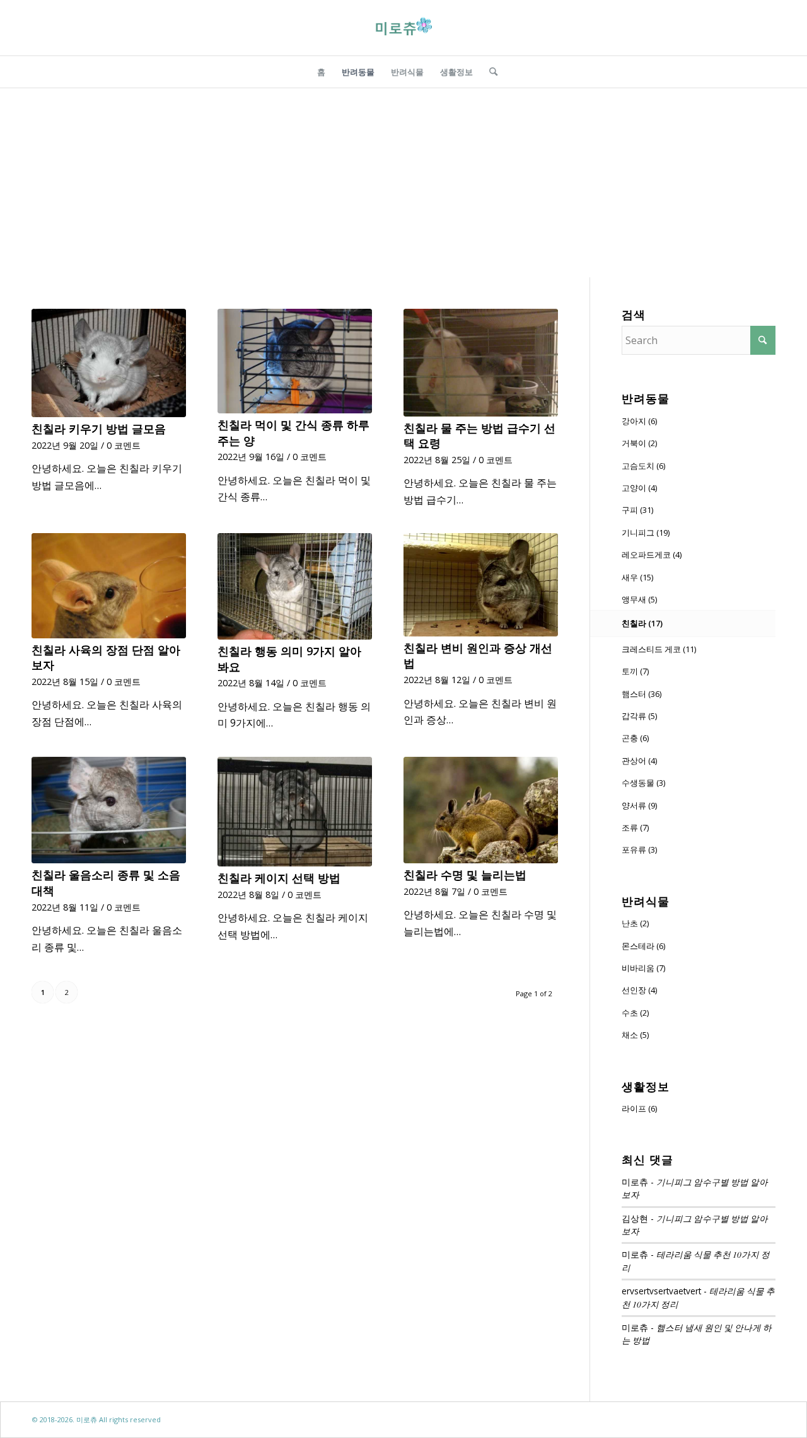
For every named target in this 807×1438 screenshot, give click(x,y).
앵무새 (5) (639, 599)
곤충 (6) (635, 738)
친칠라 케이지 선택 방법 (279, 877)
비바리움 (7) (643, 968)
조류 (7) (635, 827)
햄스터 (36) (641, 693)
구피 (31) (637, 509)
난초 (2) (635, 923)
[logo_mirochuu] (403, 27)
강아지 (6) (639, 421)
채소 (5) (635, 1034)
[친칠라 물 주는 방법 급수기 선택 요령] (481, 363)
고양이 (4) (639, 487)
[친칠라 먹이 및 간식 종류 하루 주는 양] (295, 361)
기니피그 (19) (646, 532)
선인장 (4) (639, 990)
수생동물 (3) (643, 782)
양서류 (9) (639, 805)
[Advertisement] (403, 183)
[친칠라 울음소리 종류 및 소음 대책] (109, 810)
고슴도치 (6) (643, 465)
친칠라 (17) (642, 623)
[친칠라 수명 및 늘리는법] (481, 810)
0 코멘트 (124, 445)
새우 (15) (637, 577)
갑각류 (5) (639, 716)
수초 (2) (635, 1012)
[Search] (489, 72)
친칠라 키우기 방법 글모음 (99, 428)
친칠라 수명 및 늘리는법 (465, 874)
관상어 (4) (639, 760)
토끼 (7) (635, 671)
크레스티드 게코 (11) (659, 649)
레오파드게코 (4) (652, 554)
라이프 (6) (639, 1108)
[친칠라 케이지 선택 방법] (295, 812)
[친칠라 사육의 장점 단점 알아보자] (109, 585)
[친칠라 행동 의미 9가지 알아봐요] (295, 586)
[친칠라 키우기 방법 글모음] (109, 363)
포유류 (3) (639, 849)
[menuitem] (321, 72)
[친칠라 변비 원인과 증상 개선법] (481, 584)
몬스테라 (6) (643, 946)
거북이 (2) (639, 443)
